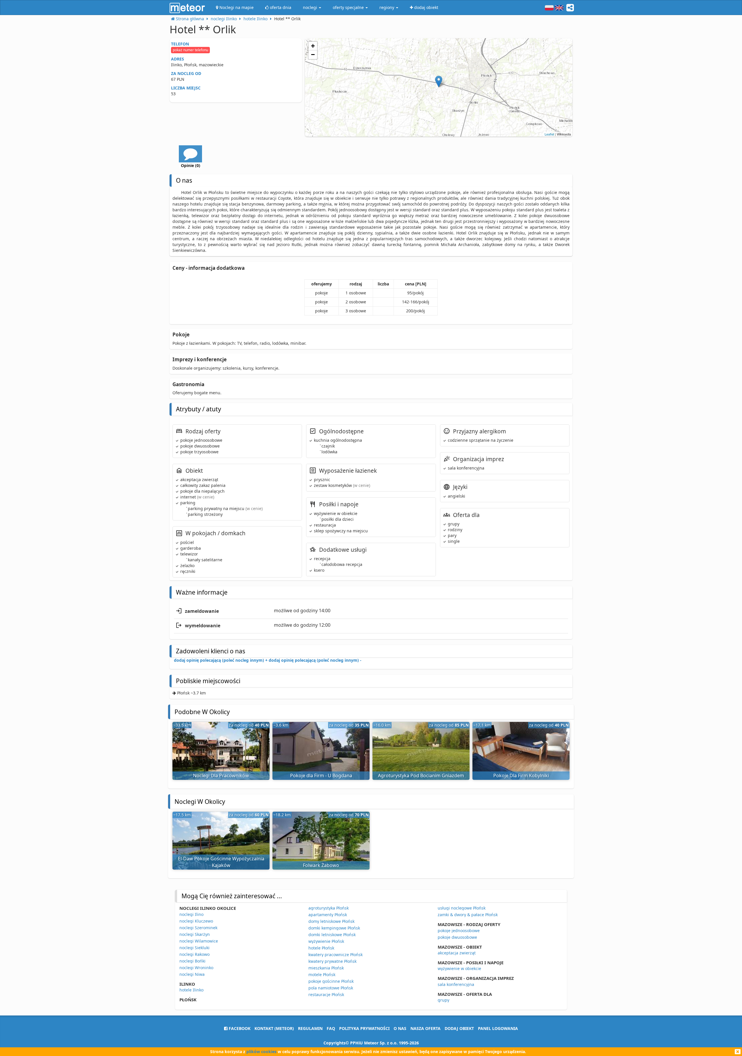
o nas (400, 1028)
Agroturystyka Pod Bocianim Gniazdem (421, 775)
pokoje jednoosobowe (459, 930)
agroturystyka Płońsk (328, 908)
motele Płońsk (321, 974)
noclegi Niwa (192, 974)
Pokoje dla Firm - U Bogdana (321, 775)
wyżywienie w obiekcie (459, 968)
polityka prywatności (364, 1028)
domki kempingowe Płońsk (334, 928)
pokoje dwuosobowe (457, 937)
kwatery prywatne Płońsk (332, 961)
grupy (443, 1000)
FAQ (331, 1028)
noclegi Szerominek (198, 927)
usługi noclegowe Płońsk (461, 908)
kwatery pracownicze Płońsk (335, 954)
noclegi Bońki (192, 961)
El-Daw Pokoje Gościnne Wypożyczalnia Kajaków (221, 861)
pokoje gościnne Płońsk (331, 981)
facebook (239, 1028)
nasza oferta (425, 1028)
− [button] (313, 54)
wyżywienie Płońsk (326, 941)
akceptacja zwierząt (457, 953)
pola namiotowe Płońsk (330, 988)
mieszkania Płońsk (326, 968)
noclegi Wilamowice (198, 941)
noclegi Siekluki (194, 947)
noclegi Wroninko (196, 967)
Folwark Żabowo (321, 865)
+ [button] (313, 46)
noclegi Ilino (191, 914)
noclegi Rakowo (194, 954)
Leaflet (549, 134)
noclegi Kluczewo (196, 921)
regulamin (310, 1028)
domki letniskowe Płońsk (332, 934)
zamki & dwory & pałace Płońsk (468, 914)
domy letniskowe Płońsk (331, 921)
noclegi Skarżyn (194, 934)
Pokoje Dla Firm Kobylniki (521, 775)
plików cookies (261, 1051)
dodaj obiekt (459, 1028)
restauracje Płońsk (326, 994)
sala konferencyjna (456, 984)
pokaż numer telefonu (190, 49)
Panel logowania (498, 1028)
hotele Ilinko (191, 990)
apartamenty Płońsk (327, 914)
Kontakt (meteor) (274, 1028)
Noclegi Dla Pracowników (221, 775)
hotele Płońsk (321, 948)
